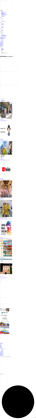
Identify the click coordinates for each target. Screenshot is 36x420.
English (2, 48)
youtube (2, 40)
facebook (2, 39)
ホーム (2, 52)
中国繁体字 (2, 49)
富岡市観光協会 (2, 100)
